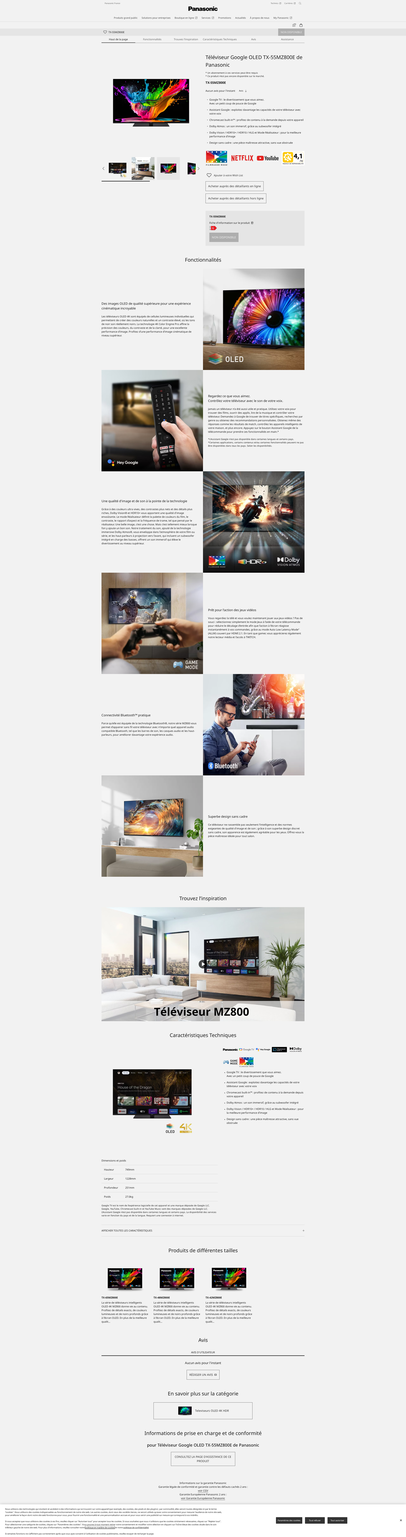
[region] (203, 1520)
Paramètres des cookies (289, 1520)
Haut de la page (118, 39)
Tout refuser (315, 1520)
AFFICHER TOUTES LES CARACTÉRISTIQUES (127, 1230)
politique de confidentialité (136, 1527)
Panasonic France (112, 3)
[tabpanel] (203, 1370)
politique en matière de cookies (100, 1527)
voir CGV (203, 1490)
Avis (253, 39)
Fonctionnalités (152, 39)
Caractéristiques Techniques (220, 39)
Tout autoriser (337, 1520)
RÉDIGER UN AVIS (201, 1375)
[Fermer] (400, 1520)
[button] (117, 168)
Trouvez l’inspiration (186, 39)
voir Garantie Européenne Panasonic (203, 1498)
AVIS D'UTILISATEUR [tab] (203, 1352)
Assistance (287, 39)
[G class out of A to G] (213, 228)
